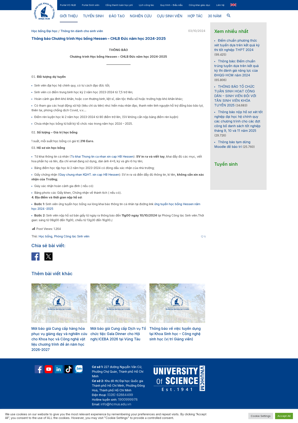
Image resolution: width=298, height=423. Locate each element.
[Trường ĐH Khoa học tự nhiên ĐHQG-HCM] (39, 359)
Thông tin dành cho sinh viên (81, 31)
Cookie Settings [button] (261, 416)
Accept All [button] (284, 416)
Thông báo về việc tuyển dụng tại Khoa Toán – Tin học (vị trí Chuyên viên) (175, 334)
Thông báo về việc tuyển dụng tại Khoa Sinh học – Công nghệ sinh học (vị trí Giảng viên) (116, 334)
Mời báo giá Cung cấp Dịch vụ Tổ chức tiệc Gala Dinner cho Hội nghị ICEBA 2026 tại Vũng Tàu (59, 334)
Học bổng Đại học (44, 31)
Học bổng (45, 236)
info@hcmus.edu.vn (116, 394)
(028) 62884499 (120, 384)
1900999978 (128, 389)
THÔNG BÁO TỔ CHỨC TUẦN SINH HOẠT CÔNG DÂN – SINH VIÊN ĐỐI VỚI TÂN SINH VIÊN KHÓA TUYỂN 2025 (235, 95)
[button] (228, 16)
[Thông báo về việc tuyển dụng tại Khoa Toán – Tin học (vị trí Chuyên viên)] (177, 303)
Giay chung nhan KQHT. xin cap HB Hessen (89, 174)
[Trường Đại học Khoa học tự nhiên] (59, 359)
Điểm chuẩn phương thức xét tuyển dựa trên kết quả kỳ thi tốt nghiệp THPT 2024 (237, 45)
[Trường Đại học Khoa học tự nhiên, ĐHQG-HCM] (49, 359)
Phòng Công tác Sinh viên (71, 236)
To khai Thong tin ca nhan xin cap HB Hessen (102, 156)
